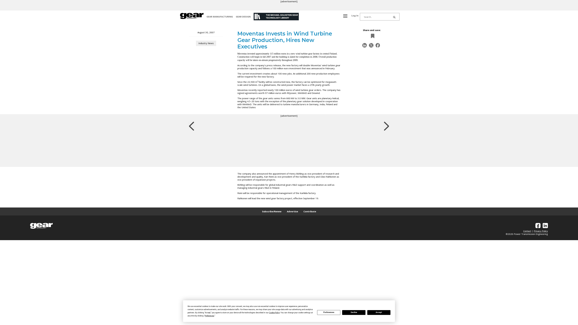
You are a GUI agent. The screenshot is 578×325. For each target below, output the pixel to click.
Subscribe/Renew (271, 211)
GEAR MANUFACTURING (220, 16)
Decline (354, 312)
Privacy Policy (541, 230)
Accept (379, 312)
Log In (354, 15)
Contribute (309, 211)
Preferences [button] (209, 316)
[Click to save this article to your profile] (371, 36)
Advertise (292, 211)
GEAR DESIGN (243, 16)
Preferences (328, 312)
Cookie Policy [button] (274, 313)
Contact (527, 230)
